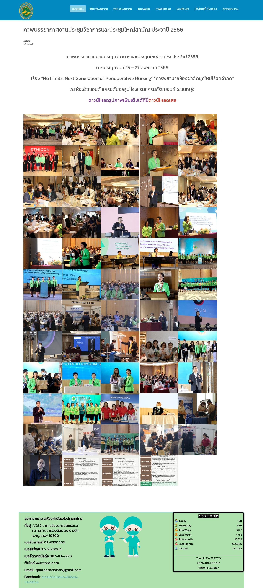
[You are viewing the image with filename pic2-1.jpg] (81, 222)
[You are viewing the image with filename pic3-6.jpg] (120, 439)
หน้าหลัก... (78, 9)
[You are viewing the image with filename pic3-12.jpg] (197, 346)
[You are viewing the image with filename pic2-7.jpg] (197, 315)
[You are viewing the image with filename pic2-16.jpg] (159, 253)
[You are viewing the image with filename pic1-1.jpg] (42, 129)
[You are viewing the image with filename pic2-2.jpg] (120, 284)
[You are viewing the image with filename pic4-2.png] (120, 470)
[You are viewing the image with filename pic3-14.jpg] (81, 377)
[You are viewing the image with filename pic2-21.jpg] (197, 284)
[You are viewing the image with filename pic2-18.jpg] (42, 284)
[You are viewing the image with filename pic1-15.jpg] (81, 160)
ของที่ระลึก (182, 9)
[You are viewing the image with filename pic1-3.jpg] (197, 160)
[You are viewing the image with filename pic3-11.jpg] (159, 346)
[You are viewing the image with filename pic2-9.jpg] (81, 346)
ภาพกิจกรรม (163, 9)
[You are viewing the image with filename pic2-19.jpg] (81, 284)
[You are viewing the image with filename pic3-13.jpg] (42, 377)
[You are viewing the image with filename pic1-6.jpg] (120, 191)
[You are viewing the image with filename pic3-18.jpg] (42, 408)
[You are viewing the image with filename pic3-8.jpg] (197, 439)
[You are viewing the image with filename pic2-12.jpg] (197, 222)
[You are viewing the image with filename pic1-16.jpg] (120, 160)
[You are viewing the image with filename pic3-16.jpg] (159, 377)
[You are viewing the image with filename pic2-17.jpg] (197, 253)
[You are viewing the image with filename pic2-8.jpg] (42, 346)
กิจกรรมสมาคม (122, 9)
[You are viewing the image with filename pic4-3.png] (159, 470)
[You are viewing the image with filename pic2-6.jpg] (159, 315)
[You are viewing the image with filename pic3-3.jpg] (197, 408)
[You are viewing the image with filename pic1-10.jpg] (81, 129)
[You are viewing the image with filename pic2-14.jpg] (81, 253)
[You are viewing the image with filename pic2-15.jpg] (120, 253)
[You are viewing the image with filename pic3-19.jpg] (81, 408)
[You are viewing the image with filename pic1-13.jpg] (197, 129)
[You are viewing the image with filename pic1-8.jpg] (197, 191)
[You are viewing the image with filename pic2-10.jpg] (120, 222)
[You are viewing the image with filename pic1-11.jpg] (120, 129)
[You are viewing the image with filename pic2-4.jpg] (81, 315)
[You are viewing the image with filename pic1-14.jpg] (42, 160)
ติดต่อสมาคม (230, 9)
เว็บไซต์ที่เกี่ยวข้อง (206, 9)
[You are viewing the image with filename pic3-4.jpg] (42, 439)
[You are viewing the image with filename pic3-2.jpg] (120, 408)
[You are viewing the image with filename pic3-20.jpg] (159, 408)
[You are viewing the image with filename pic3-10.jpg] (120, 346)
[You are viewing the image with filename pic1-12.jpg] (159, 129)
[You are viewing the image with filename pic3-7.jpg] (159, 439)
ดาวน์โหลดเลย (162, 100)
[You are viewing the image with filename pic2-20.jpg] (159, 284)
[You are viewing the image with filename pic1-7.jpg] (159, 191)
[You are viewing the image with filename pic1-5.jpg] (81, 191)
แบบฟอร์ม (143, 9)
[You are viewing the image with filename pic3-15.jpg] (120, 377)
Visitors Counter (208, 568)
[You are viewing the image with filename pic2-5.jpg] (120, 315)
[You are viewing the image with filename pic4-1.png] (81, 470)
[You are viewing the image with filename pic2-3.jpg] (42, 315)
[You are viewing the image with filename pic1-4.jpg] (42, 191)
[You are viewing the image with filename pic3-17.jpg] (197, 377)
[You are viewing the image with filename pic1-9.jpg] (42, 222)
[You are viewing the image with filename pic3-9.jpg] (42, 470)
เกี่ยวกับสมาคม (98, 9)
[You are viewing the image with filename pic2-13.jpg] (42, 253)
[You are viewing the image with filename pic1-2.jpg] (159, 160)
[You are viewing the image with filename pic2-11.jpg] (159, 222)
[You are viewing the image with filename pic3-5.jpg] (81, 439)
